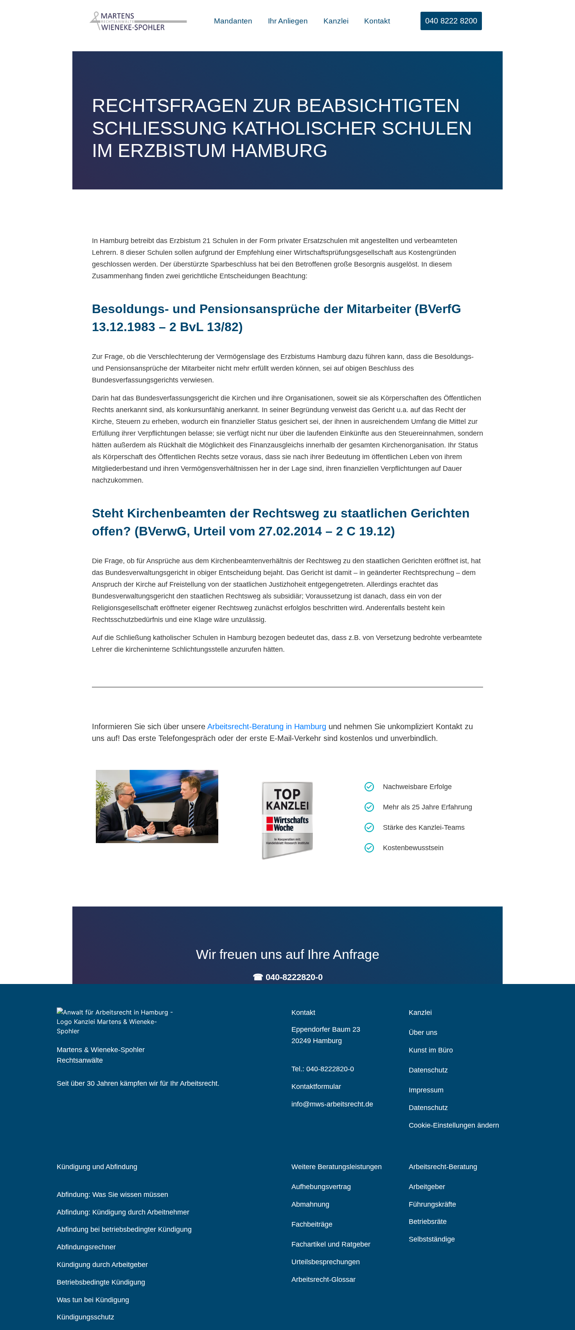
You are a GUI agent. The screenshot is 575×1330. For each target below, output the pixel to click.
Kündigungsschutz (85, 1317)
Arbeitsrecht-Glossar (323, 1279)
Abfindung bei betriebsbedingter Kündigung (124, 1229)
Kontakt (377, 21)
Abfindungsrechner (86, 1247)
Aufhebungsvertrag (321, 1187)
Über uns (423, 1032)
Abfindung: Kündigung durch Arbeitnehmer (123, 1212)
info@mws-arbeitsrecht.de (332, 1104)
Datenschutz (428, 1108)
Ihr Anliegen (288, 21)
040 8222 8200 (451, 20)
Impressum (426, 1090)
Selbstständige (432, 1239)
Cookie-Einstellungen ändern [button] (454, 1125)
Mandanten (233, 21)
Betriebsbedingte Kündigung (101, 1282)
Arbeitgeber (427, 1187)
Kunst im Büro (431, 1050)
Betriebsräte (428, 1221)
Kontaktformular (316, 1086)
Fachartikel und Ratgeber (330, 1244)
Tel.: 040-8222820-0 (322, 1069)
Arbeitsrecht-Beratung (443, 1167)
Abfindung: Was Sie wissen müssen (112, 1194)
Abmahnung (310, 1204)
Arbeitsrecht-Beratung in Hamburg (266, 726)
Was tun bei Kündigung (93, 1300)
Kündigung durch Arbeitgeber (102, 1265)
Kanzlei (336, 21)
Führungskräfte (432, 1204)
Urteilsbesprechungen (325, 1262)
